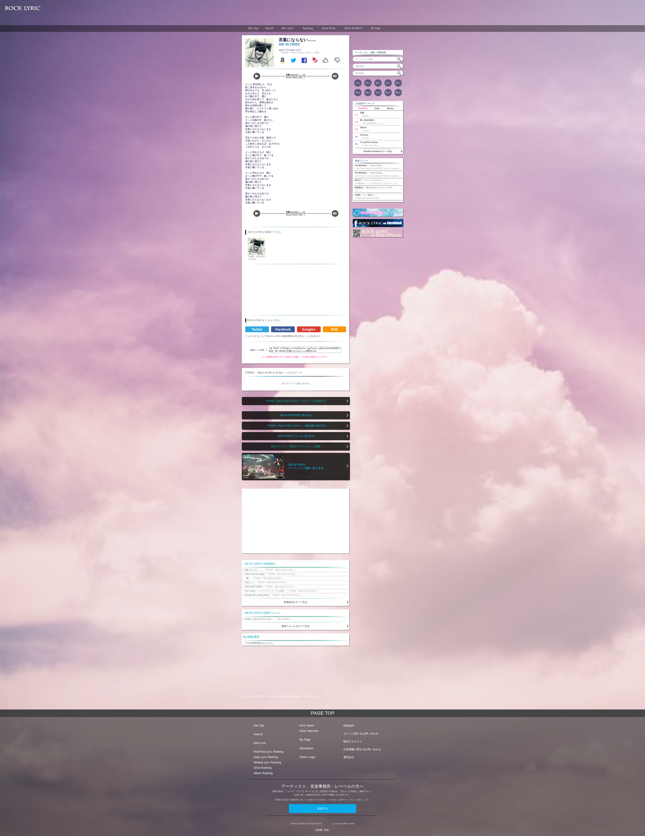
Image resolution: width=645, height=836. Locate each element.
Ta (388, 83)
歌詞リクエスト (352, 741)
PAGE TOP (322, 713)
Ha (357, 92)
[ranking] (307, 28)
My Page (304, 739)
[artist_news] (328, 28)
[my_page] (375, 28)
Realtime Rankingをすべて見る (378, 151)
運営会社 (348, 757)
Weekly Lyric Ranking (267, 762)
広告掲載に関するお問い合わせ (362, 749)
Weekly (390, 108)
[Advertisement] (344, 10)
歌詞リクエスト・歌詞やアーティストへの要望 (295, 446)
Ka (368, 83)
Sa (378, 83)
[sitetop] (253, 28)
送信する (322, 808)
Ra (388, 92)
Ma (367, 92)
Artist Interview (308, 730)
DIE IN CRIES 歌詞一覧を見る (296, 415)
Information (306, 748)
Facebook (283, 329)
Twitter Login (307, 757)
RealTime (363, 108)
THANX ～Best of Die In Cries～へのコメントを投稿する (296, 401)
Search (258, 734)
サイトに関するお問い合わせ (360, 733)
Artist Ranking (262, 767)
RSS (334, 329)
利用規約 (348, 725)
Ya (378, 92)
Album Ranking (263, 773)
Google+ (309, 329)
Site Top (259, 725)
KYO (287, 50)
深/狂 (298, 50)
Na (398, 83)
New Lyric (260, 743)
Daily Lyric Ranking (266, 757)
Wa (398, 92)
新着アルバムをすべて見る (296, 626)
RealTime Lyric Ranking (268, 751)
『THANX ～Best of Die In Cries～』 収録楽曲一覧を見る (296, 425)
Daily (377, 108)
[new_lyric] (287, 28)
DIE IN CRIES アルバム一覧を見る (296, 436)
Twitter (257, 329)
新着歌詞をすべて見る (295, 602)
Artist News (306, 725)
